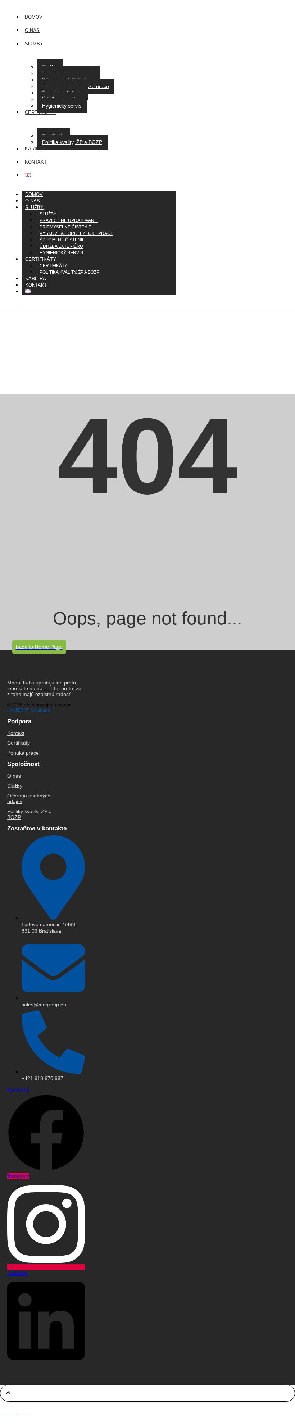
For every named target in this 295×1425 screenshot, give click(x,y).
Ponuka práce (23, 753)
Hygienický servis (61, 106)
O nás (14, 776)
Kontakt (36, 285)
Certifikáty (18, 743)
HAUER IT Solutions (28, 710)
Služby (34, 207)
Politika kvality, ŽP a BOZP (72, 142)
